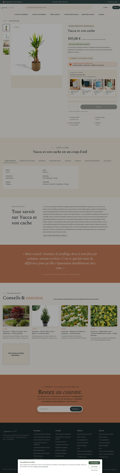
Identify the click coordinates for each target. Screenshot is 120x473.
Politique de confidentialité (40, 466)
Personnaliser (94, 470)
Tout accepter (94, 462)
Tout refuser (94, 466)
